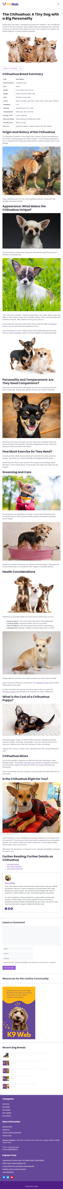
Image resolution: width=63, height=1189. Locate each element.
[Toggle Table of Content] (20, 68)
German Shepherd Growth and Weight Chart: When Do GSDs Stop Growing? (28, 1053)
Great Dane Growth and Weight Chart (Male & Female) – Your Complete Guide (28, 1068)
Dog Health (6, 1107)
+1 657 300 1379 (13, 1147)
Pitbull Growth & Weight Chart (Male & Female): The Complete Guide (26, 1061)
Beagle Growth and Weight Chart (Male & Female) (22, 1076)
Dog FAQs (5, 1104)
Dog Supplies (6, 1113)
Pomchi (41, 765)
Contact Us (6, 1129)
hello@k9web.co (12, 1149)
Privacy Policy (7, 1135)
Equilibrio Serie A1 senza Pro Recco (14, 1169)
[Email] (9, 908)
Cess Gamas (10, 883)
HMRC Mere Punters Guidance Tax (14, 1163)
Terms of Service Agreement (11, 1132)
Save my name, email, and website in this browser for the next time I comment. (30, 962)
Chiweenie (46, 763)
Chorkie (16, 765)
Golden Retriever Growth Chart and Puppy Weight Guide (23, 1084)
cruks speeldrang (8, 1172)
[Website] (11, 908)
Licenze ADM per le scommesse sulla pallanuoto (18, 1166)
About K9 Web (7, 1127)
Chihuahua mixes (29, 763)
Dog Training (6, 1116)
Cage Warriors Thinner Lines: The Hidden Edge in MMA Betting (23, 1160)
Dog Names (6, 1110)
